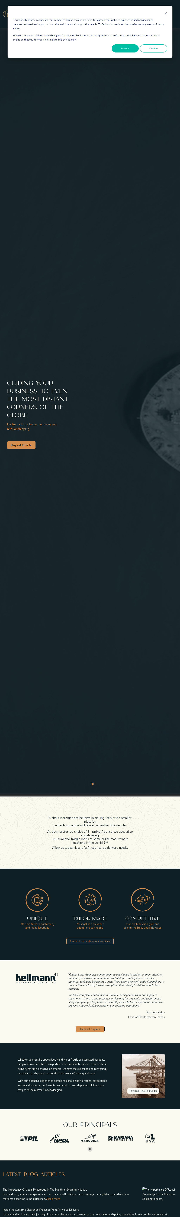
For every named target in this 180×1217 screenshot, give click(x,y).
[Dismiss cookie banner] (166, 13)
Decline (153, 48)
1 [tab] (92, 784)
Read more (53, 1198)
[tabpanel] (92, 414)
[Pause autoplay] (90, 1149)
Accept (125, 48)
